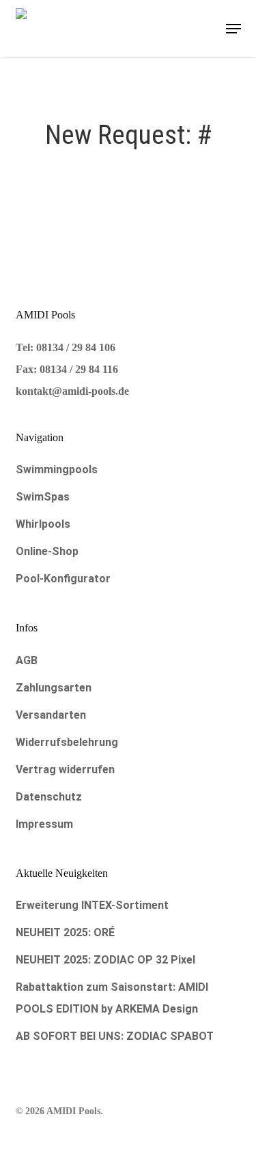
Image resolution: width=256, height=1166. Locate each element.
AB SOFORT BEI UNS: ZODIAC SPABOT (115, 1036)
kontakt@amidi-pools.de (72, 391)
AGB (27, 660)
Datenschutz (49, 796)
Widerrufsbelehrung (67, 742)
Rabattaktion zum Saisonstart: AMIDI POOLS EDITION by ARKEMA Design (112, 998)
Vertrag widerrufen (65, 769)
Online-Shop (47, 551)
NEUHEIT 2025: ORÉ (65, 932)
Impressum (44, 824)
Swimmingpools (57, 469)
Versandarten (51, 714)
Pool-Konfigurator (63, 578)
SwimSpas (43, 496)
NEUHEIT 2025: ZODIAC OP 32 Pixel (105, 959)
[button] (233, 28)
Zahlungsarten (53, 687)
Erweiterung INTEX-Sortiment (92, 905)
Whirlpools (43, 524)
